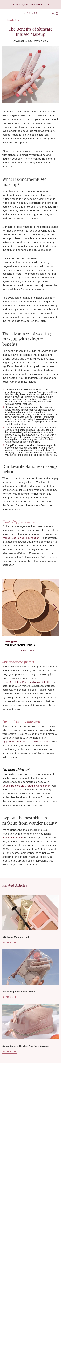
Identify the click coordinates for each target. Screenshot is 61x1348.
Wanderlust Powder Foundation (20, 537)
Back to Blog (13, 20)
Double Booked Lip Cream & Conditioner (26, 785)
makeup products (12, 837)
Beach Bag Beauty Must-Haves (18, 991)
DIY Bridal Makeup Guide (16, 937)
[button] (53, 13)
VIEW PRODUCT (29, 651)
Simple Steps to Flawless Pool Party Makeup (25, 1046)
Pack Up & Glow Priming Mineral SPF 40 (25, 682)
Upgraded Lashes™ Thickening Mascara (26, 741)
